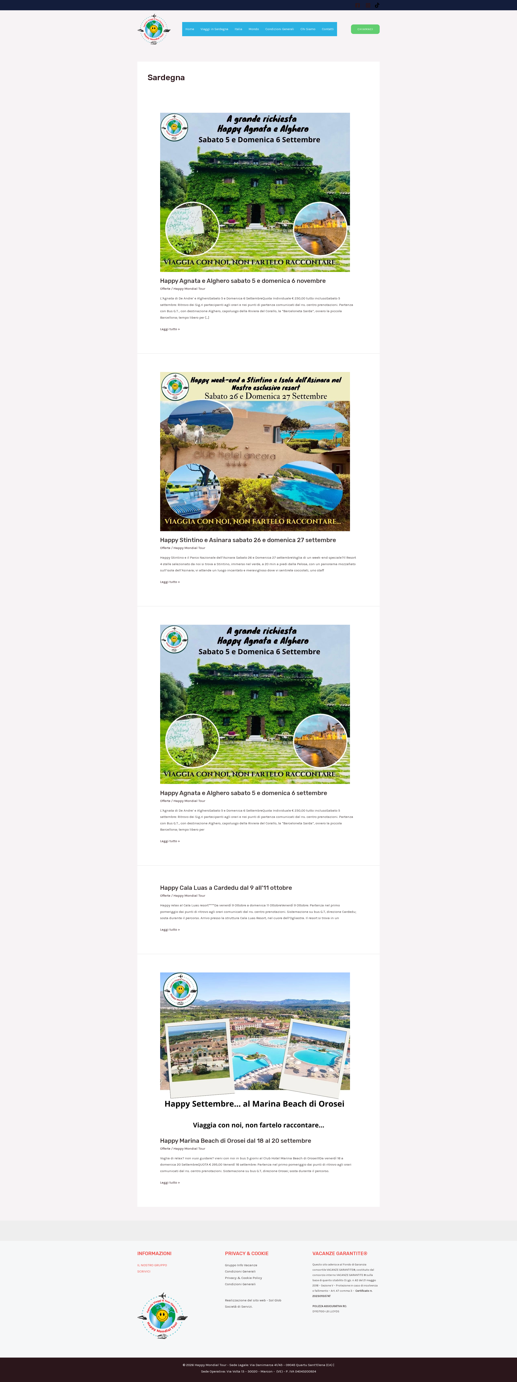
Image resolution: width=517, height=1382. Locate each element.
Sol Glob (275, 1300)
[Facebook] (357, 5)
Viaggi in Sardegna (214, 29)
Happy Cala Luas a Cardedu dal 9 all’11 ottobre (226, 887)
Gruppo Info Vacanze (241, 1265)
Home (189, 29)
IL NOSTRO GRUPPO (152, 1265)
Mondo (254, 29)
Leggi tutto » (170, 328)
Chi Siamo (308, 29)
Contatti (328, 29)
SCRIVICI (143, 1271)
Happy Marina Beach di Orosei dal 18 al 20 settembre (235, 1140)
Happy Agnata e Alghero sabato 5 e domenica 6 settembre (243, 793)
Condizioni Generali (279, 29)
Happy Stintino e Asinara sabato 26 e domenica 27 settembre (248, 540)
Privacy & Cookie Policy (243, 1278)
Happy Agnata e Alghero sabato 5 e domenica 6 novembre (243, 280)
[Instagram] (368, 5)
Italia (238, 29)
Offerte (165, 289)
